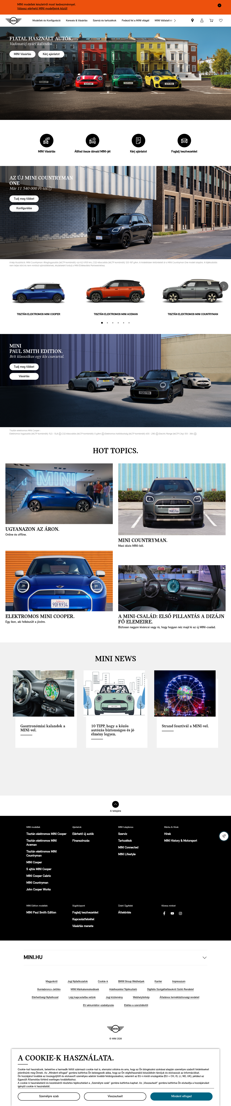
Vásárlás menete (82, 926)
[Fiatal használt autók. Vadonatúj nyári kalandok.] (115, 73)
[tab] (102, 323)
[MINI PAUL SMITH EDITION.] (115, 380)
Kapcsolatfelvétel (83, 919)
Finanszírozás (80, 840)
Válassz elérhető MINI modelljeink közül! (42, 8)
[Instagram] (180, 913)
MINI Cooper (34, 862)
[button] (202, 21)
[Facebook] (164, 913)
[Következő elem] (223, 286)
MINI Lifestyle (127, 854)
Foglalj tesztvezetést (85, 912)
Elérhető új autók (83, 834)
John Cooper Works (38, 889)
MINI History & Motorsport (180, 840)
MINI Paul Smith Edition (41, 912)
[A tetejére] (115, 804)
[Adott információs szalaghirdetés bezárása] (219, 5)
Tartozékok (125, 840)
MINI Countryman (37, 882)
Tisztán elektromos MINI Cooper (46, 834)
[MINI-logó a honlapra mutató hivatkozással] (115, 1028)
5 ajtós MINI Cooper (38, 869)
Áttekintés (124, 912)
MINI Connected (128, 847)
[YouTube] (172, 913)
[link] (192, 21)
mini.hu (33, 957)
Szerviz (122, 834)
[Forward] (175, 21)
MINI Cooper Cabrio (38, 876)
